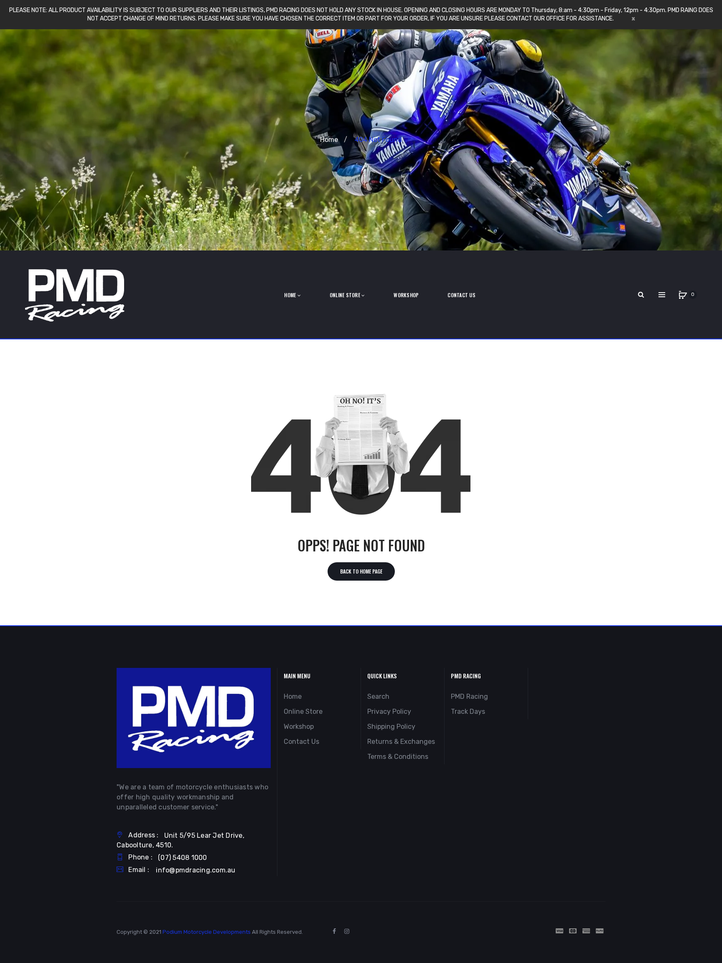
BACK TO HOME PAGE (361, 571)
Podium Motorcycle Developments (207, 932)
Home (329, 140)
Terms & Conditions (397, 757)
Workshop (299, 726)
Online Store (303, 711)
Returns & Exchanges (401, 742)
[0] (682, 294)
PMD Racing (469, 696)
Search (378, 696)
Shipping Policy (391, 726)
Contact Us (301, 742)
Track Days (468, 711)
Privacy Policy (389, 711)
